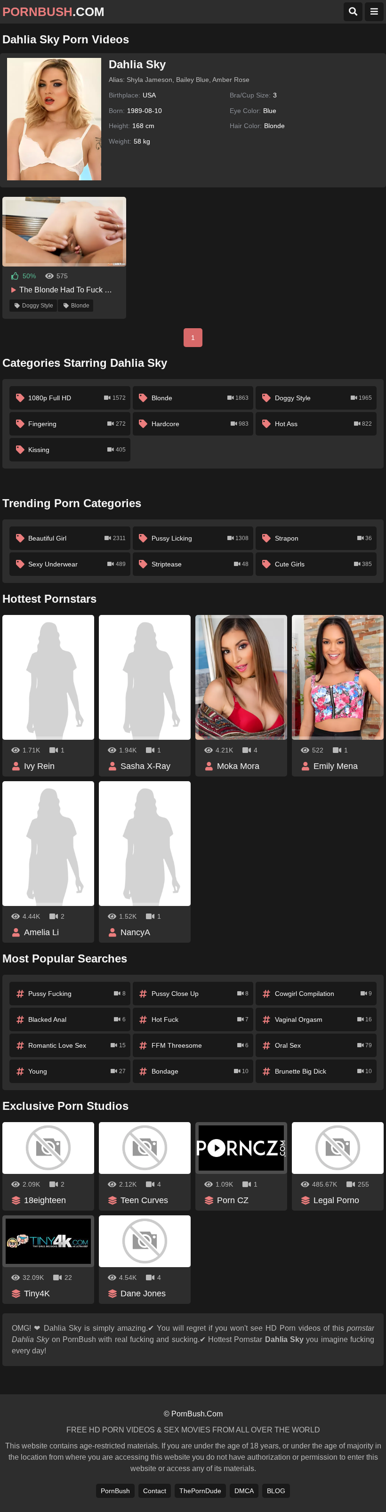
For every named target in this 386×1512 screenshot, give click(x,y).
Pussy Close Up (200, 993)
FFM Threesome (200, 1045)
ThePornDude (200, 1491)
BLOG (276, 1491)
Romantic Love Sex (76, 1045)
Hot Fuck (200, 1019)
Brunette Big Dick (323, 1071)
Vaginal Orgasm (323, 1019)
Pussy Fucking (76, 993)
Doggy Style (37, 305)
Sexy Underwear (76, 564)
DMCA (244, 1491)
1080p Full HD (76, 398)
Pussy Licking (200, 538)
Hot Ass (323, 424)
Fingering (76, 424)
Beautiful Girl (76, 538)
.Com (53, 12)
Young (76, 1071)
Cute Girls (323, 564)
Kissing (76, 449)
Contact (154, 1491)
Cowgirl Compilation (323, 993)
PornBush (115, 1491)
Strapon (323, 538)
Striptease (200, 564)
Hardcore (200, 424)
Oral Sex (323, 1045)
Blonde (80, 305)
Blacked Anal (76, 1019)
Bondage (200, 1071)
